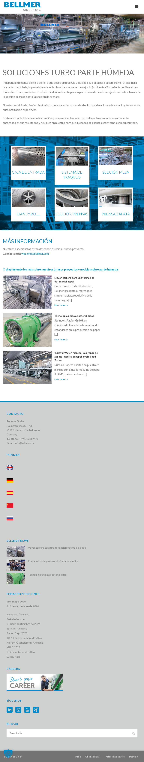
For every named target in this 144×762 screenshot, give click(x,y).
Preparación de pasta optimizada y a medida (53, 561)
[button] (8, 753)
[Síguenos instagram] (18, 710)
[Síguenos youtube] (27, 710)
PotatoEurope (16, 619)
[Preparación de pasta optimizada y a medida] (16, 565)
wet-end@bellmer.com (35, 253)
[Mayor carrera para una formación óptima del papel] (16, 551)
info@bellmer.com (25, 443)
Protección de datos (115, 756)
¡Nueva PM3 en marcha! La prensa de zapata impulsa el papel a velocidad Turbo (76, 356)
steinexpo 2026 (16, 601)
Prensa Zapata (116, 214)
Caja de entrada (28, 172)
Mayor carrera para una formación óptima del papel (74, 279)
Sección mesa (115, 172)
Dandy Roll (28, 214)
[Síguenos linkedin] (10, 710)
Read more (59, 305)
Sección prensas (72, 214)
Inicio (78, 756)
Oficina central (92, 756)
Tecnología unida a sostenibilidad (74, 315)
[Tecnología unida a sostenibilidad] (16, 578)
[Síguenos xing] (36, 710)
